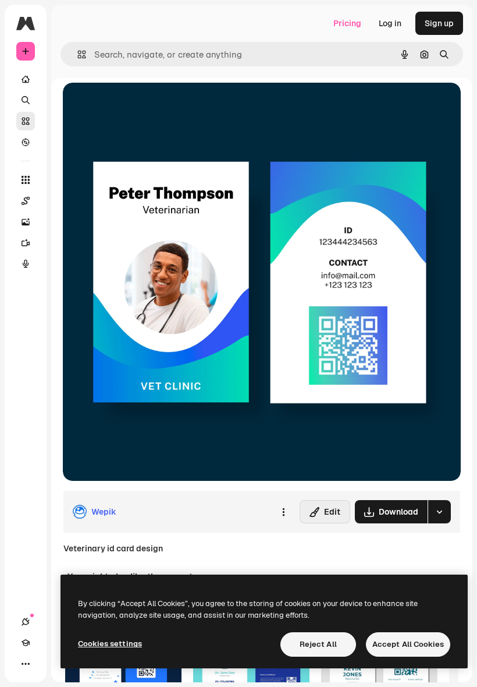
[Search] (25, 100)
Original (137, 104)
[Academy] (25, 642)
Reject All (318, 644)
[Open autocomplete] (77, 54)
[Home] (25, 79)
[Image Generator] (25, 222)
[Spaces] (25, 201)
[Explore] (25, 142)
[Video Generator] (25, 242)
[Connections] (25, 621)
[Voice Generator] (25, 263)
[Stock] (25, 121)
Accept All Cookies (408, 644)
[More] (25, 663)
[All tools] (25, 180)
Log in (390, 23)
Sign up (439, 23)
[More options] (283, 511)
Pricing (347, 23)
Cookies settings (110, 644)
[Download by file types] (439, 511)
